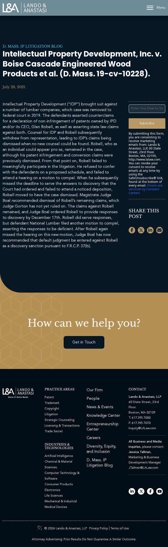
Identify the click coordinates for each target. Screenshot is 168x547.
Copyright (52, 408)
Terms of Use (119, 528)
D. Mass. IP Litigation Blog (33, 46)
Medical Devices (56, 507)
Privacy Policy (98, 528)
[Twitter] (141, 492)
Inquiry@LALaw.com (142, 428)
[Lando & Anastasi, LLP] (24, 8)
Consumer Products (59, 484)
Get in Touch (84, 342)
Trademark (52, 403)
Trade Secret (54, 431)
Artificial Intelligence (59, 456)
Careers (93, 438)
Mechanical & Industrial (61, 501)
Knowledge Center (103, 416)
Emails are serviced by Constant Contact (146, 189)
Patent (49, 397)
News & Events (100, 407)
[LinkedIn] (132, 492)
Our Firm (95, 390)
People (93, 399)
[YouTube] (160, 492)
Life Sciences (54, 495)
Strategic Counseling (59, 420)
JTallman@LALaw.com (143, 467)
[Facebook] (150, 492)
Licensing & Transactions (62, 425)
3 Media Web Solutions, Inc (40, 528)
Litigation (51, 414)
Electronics (52, 490)
